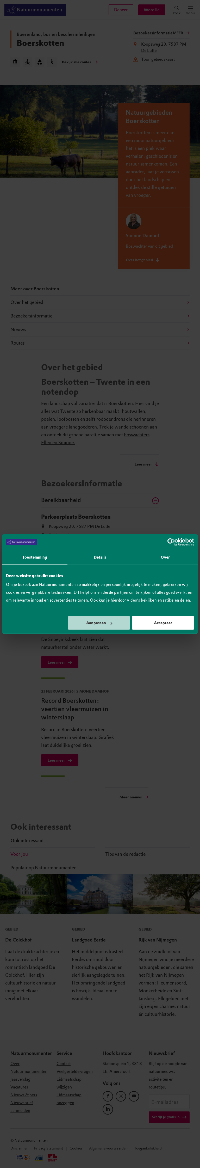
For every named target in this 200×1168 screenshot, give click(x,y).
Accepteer (163, 623)
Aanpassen (96, 623)
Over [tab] (165, 557)
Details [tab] (100, 557)
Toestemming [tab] (34, 557)
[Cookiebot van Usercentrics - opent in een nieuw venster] (171, 542)
